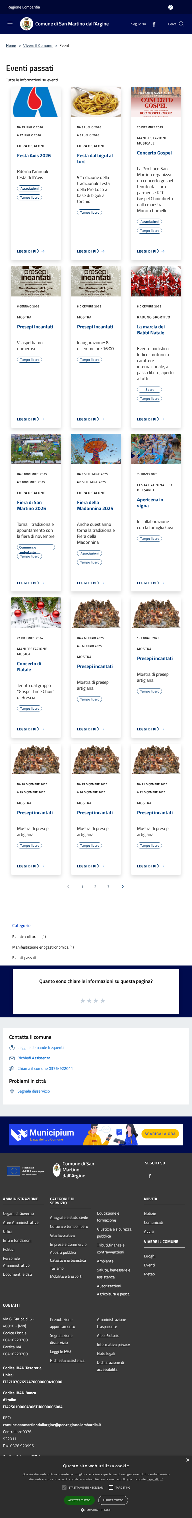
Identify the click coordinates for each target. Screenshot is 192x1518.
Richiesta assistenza (67, 1360)
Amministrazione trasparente (111, 1322)
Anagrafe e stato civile (69, 1217)
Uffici (7, 1231)
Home (11, 45)
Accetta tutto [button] (79, 1500)
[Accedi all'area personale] (171, 7)
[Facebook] (152, 23)
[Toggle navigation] (10, 23)
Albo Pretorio (108, 1335)
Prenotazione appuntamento (62, 1322)
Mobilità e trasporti (66, 1276)
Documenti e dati (17, 1274)
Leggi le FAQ (60, 1351)
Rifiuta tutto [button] (113, 1500)
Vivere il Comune (38, 45)
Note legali (106, 1353)
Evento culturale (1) (29, 937)
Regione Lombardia (24, 7)
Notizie (150, 1213)
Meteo (149, 1274)
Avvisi (149, 1231)
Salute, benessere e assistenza (113, 1273)
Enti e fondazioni (17, 1240)
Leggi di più (156, 1479)
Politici (8, 1249)
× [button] (188, 1460)
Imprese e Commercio (68, 1244)
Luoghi (150, 1256)
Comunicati (153, 1222)
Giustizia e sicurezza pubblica (114, 1232)
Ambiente (105, 1261)
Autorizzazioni (109, 1286)
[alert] (96, 1487)
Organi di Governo (18, 1213)
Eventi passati (24, 958)
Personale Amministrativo (16, 1261)
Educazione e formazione (108, 1216)
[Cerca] (181, 24)
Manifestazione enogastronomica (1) (43, 947)
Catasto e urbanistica (68, 1260)
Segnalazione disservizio (61, 1338)
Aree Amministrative (20, 1222)
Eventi (149, 1265)
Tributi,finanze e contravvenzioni (110, 1248)
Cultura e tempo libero (69, 1226)
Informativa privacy (113, 1344)
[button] (86, 1488)
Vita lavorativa (62, 1235)
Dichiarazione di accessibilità (110, 1365)
